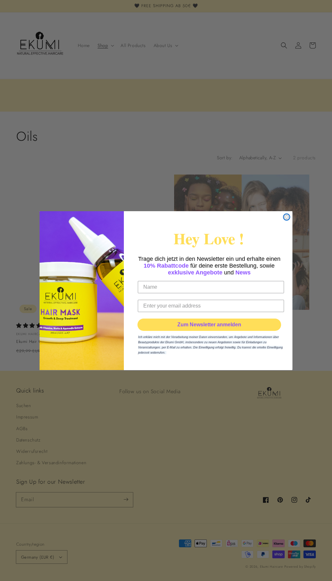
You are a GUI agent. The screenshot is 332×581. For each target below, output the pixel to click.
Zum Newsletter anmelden (209, 324)
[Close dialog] (286, 217)
